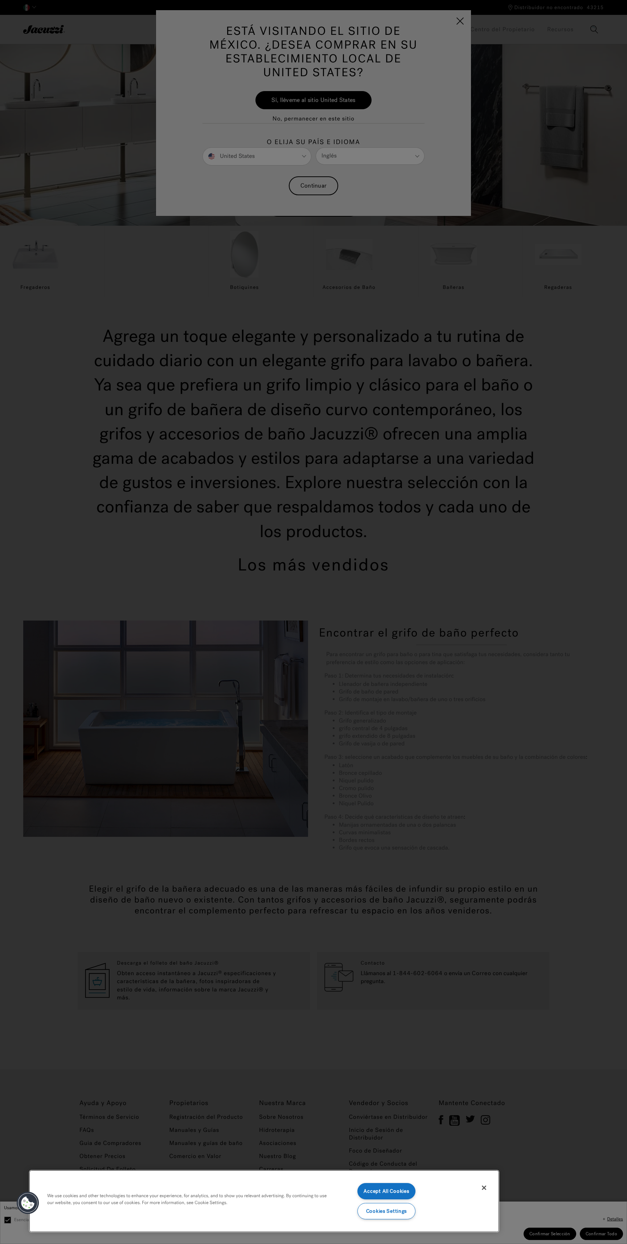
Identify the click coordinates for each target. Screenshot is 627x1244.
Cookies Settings (386, 1211)
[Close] (484, 1188)
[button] (28, 1203)
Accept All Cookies (386, 1191)
